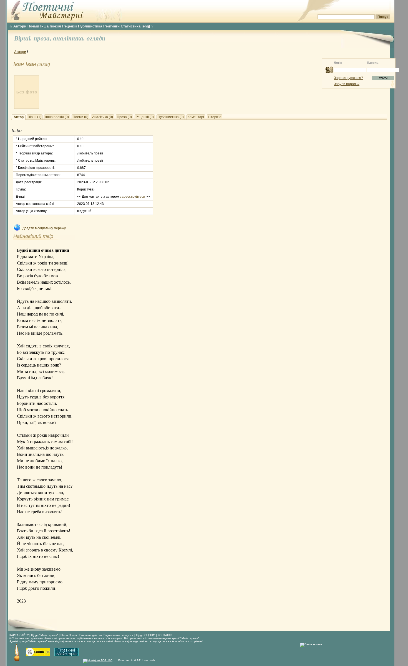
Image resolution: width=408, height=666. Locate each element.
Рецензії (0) (145, 117)
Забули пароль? (346, 84)
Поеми (33, 26)
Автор (19, 117)
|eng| (146, 26)
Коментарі (196, 117)
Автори (19, 26)
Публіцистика (90, 26)
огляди (96, 38)
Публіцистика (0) (171, 117)
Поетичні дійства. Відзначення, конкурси (106, 635)
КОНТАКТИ (165, 635)
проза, (43, 38)
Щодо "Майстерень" (45, 635)
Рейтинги (111, 26)
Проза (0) (124, 117)
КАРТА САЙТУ (19, 635)
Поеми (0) (80, 117)
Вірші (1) (34, 117)
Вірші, (24, 38)
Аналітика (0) (102, 117)
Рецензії (69, 26)
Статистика (130, 26)
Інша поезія (50, 26)
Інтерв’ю (214, 117)
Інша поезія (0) (57, 117)
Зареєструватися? (348, 78)
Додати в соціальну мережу (44, 228)
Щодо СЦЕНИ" (145, 635)
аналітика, (70, 38)
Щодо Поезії (69, 635)
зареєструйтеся (132, 197)
